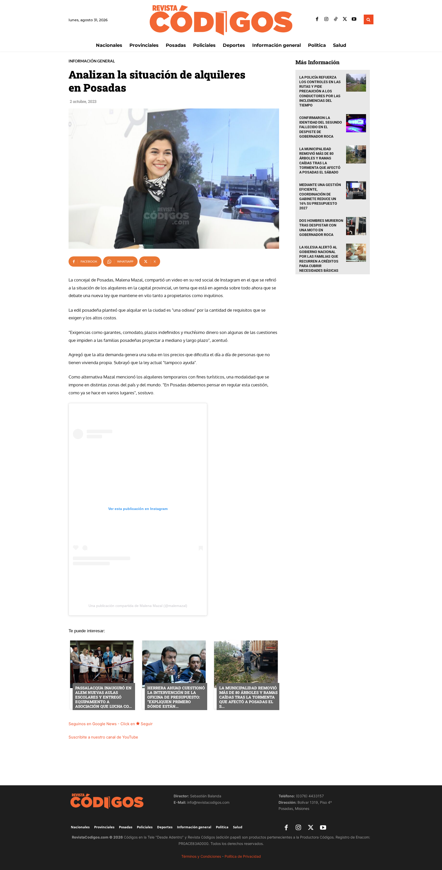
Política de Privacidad (243, 856)
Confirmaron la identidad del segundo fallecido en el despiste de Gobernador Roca (320, 127)
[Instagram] (326, 19)
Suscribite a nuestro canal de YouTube (103, 737)
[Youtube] (354, 19)
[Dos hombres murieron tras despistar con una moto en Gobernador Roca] (356, 226)
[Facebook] (317, 19)
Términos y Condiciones (201, 856)
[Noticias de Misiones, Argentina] (221, 20)
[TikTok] (335, 19)
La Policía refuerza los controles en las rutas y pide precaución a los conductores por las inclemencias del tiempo (320, 91)
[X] (344, 19)
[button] (368, 19)
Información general (92, 61)
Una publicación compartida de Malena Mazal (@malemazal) (138, 606)
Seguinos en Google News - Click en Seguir (111, 723)
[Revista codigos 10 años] (116, 801)
